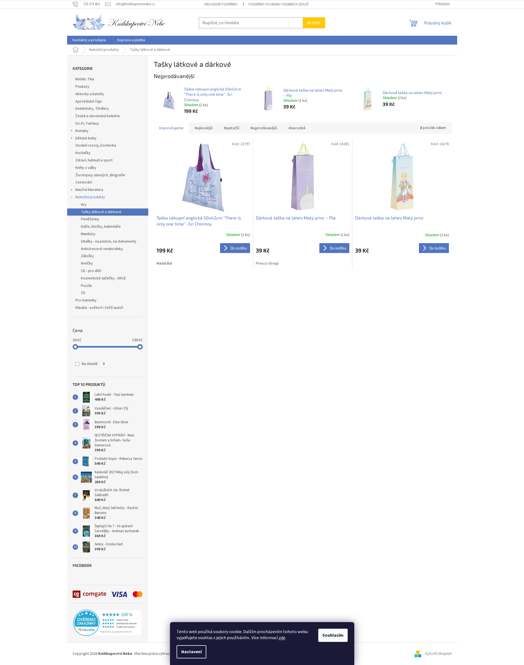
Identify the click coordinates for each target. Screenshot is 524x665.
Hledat (314, 22)
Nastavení (191, 652)
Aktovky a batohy (89, 94)
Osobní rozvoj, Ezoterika (95, 145)
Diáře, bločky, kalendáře (101, 226)
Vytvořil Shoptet (438, 653)
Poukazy (82, 86)
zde (282, 638)
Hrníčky (87, 263)
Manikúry (88, 234)
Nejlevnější (204, 128)
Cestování (83, 182)
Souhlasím (333, 635)
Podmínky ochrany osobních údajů (279, 4)
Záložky (87, 256)
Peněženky (90, 219)
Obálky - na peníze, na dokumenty (108, 241)
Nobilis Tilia (84, 79)
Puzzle (86, 285)
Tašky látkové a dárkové (101, 212)
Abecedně (297, 128)
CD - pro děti (91, 271)
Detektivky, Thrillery (92, 108)
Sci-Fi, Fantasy (87, 123)
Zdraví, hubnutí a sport (94, 160)
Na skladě (93, 364)
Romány (82, 131)
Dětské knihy (86, 138)
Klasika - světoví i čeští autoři (99, 307)
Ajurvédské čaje (88, 101)
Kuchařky (82, 153)
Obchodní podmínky (221, 4)
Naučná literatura (89, 190)
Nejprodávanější (264, 128)
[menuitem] (89, 40)
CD (83, 293)
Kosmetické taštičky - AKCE (103, 278)
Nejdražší (231, 128)
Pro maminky (86, 300)
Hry (83, 204)
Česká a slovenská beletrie (97, 116)
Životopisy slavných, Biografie (100, 175)
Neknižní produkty (90, 197)
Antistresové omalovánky (102, 249)
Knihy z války (85, 168)
